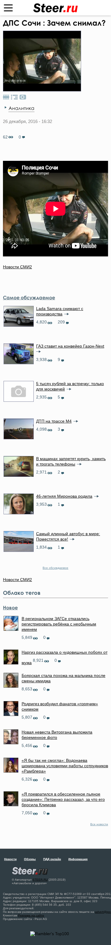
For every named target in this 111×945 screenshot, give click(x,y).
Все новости (99, 824)
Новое (10, 608)
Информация (78, 859)
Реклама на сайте (31, 915)
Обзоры (30, 859)
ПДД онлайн (52, 859)
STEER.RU (40, 879)
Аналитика (21, 108)
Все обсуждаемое (55, 567)
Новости (10, 859)
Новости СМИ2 (17, 266)
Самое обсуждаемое (29, 298)
